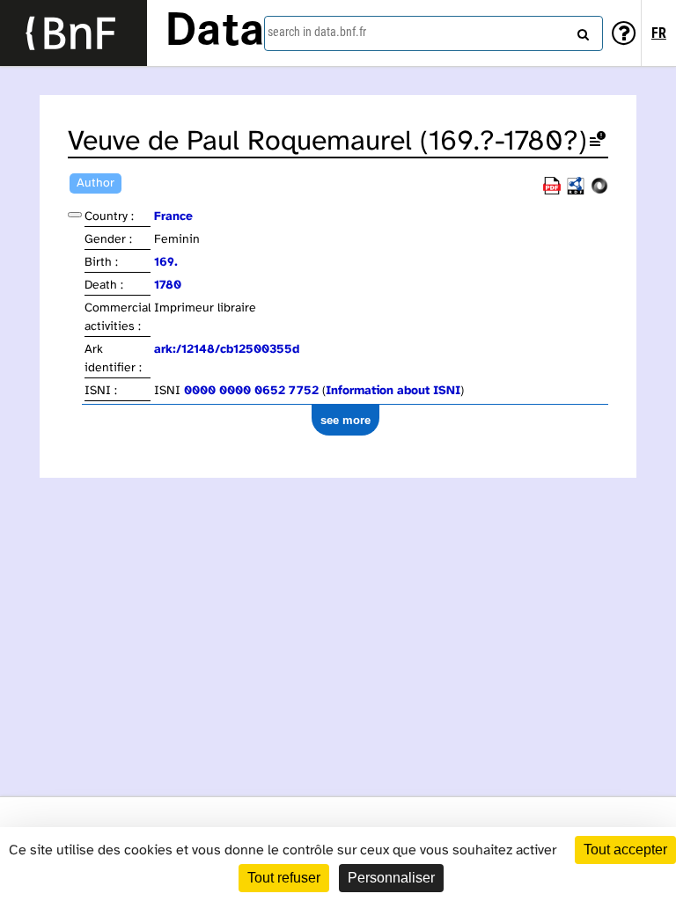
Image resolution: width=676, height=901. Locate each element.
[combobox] (433, 33)
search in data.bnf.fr (317, 32)
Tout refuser (283, 877)
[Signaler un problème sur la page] (597, 142)
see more (345, 420)
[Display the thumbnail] (75, 214)
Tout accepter (625, 849)
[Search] (581, 31)
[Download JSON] (599, 191)
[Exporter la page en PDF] (552, 191)
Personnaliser (391, 877)
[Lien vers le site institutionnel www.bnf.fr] (73, 33)
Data (215, 32)
